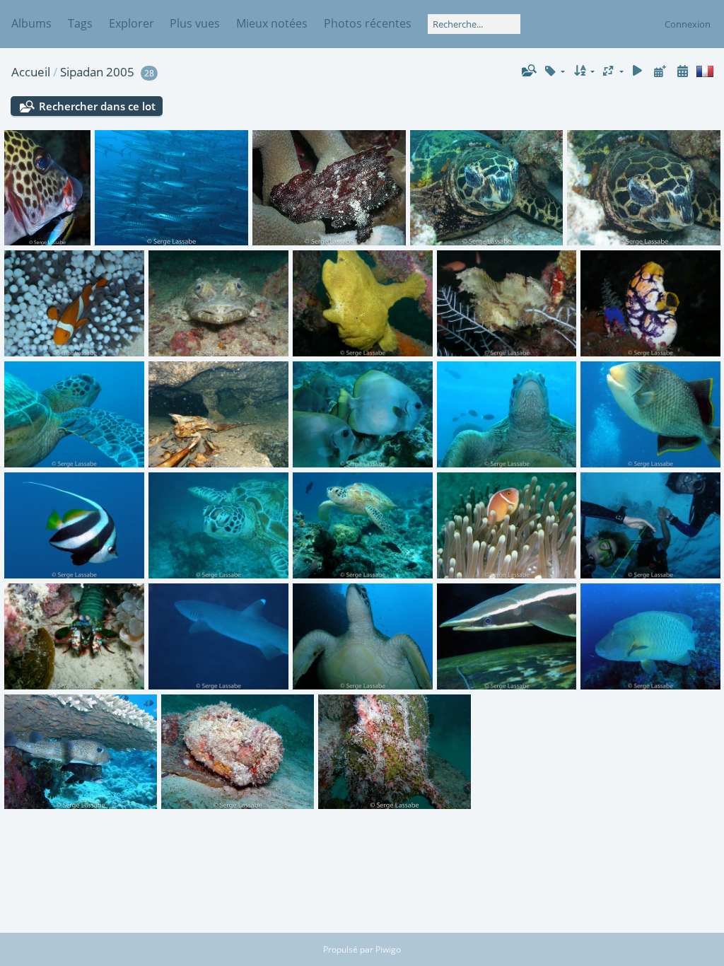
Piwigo (388, 949)
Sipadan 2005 (97, 72)
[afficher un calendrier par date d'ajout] (659, 71)
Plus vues (195, 23)
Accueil (30, 72)
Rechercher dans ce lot (97, 106)
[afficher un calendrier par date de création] (682, 71)
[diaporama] (637, 71)
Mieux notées (272, 23)
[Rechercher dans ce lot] (528, 70)
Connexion (688, 24)
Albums (31, 23)
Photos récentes (367, 23)
